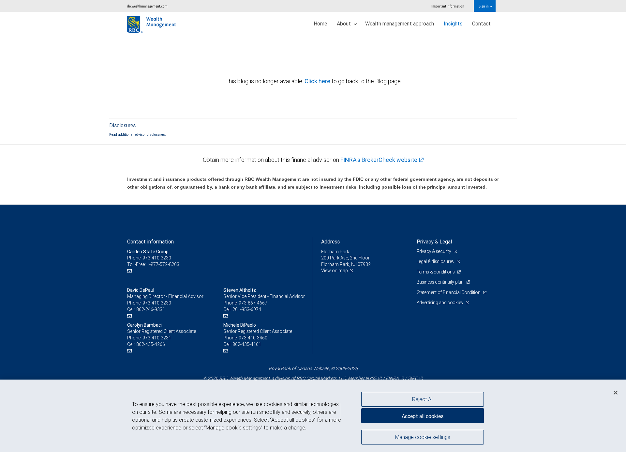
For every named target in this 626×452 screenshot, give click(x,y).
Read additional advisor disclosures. (137, 134)
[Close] (615, 392)
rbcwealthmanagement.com (147, 6)
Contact (481, 23)
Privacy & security (434, 251)
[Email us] (130, 271)
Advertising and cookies (440, 302)
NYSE (371, 378)
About (344, 23)
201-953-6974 (246, 309)
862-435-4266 (150, 344)
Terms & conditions (436, 272)
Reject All (422, 399)
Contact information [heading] (150, 241)
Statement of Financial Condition (449, 292)
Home (320, 23)
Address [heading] (330, 241)
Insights (453, 23)
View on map (334, 270)
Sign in (484, 6)
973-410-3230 (156, 303)
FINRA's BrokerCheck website (378, 160)
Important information (447, 6)
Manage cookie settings (422, 436)
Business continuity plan (441, 282)
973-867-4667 (253, 303)
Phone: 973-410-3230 (149, 258)
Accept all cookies (422, 416)
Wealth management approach (399, 23)
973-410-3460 (253, 338)
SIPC (413, 378)
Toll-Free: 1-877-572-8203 (153, 264)
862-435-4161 (246, 344)
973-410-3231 (156, 338)
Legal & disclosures (436, 261)
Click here (318, 81)
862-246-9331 (150, 309)
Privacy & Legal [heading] (434, 241)
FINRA (392, 378)
